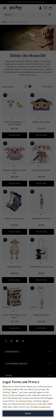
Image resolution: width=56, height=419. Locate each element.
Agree (28, 413)
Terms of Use (9, 395)
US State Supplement (40, 407)
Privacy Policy (26, 401)
